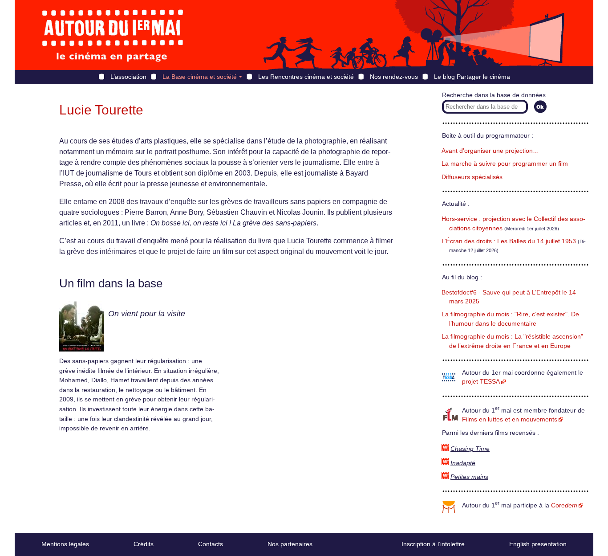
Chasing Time (470, 449)
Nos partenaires (290, 544)
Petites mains (469, 477)
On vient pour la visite (146, 313)
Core (564, 505)
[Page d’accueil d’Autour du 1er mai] (112, 35)
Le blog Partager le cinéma (472, 76)
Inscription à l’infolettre (433, 544)
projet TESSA (481, 381)
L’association (128, 76)
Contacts (210, 544)
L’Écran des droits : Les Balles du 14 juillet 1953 (509, 241)
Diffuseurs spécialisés (472, 177)
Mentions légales (65, 544)
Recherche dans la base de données (494, 95)
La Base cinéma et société (199, 76)
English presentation (538, 544)
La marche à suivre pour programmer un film (505, 163)
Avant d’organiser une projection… (490, 150)
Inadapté (462, 463)
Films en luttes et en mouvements (509, 419)
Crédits (144, 544)
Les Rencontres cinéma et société (306, 76)
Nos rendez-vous (394, 76)
